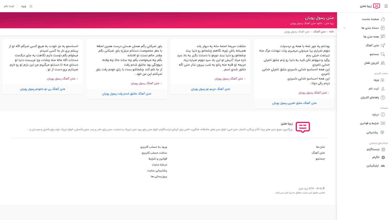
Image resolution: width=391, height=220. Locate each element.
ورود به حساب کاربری (153, 147)
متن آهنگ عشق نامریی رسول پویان (294, 103)
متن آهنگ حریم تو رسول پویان (210, 89)
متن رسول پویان (319, 18)
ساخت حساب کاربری (154, 153)
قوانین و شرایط (157, 159)
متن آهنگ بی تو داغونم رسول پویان (42, 89)
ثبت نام (9, 6)
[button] (29, 6)
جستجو (320, 159)
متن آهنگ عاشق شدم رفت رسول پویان (126, 94)
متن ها (320, 147)
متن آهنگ (318, 153)
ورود (23, 6)
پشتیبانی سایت (157, 171)
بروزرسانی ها (159, 176)
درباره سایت (159, 165)
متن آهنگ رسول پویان (313, 93)
